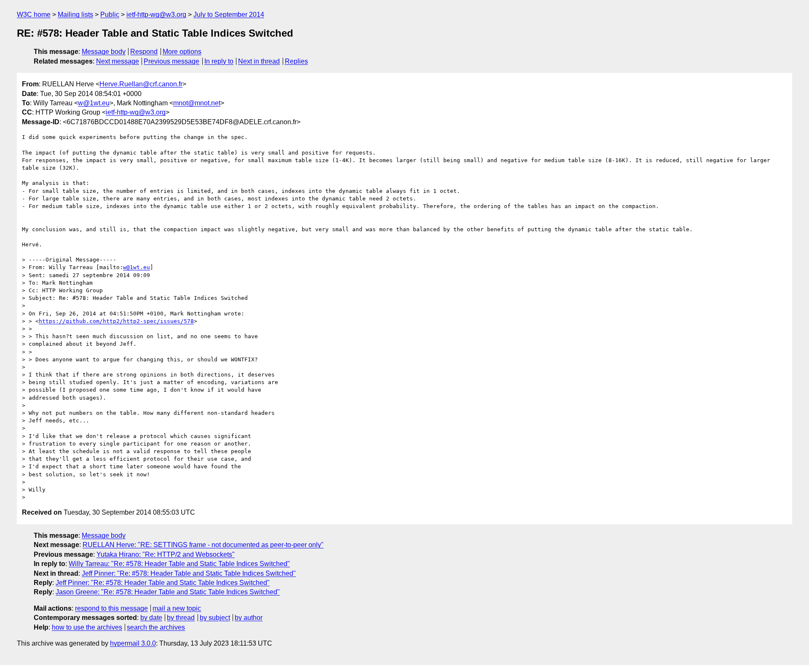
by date (151, 617)
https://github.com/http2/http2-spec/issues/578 (116, 321)
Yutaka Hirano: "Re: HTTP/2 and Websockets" (165, 554)
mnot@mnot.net (196, 103)
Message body (104, 51)
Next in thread (259, 61)
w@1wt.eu (94, 103)
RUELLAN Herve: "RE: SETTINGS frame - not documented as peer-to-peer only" (203, 544)
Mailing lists (75, 14)
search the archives (156, 627)
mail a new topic (177, 608)
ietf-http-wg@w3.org (156, 14)
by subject (215, 617)
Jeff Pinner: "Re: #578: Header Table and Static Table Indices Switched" (189, 573)
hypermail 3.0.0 (133, 643)
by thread (181, 617)
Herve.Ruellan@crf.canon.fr (140, 84)
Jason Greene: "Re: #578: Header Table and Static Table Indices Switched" (168, 592)
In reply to (218, 61)
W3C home (34, 14)
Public (109, 14)
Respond (144, 51)
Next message (117, 61)
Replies (296, 61)
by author (249, 617)
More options (182, 51)
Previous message (171, 61)
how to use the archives (87, 627)
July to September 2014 (228, 14)
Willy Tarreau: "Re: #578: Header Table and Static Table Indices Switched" (179, 563)
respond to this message (111, 608)
